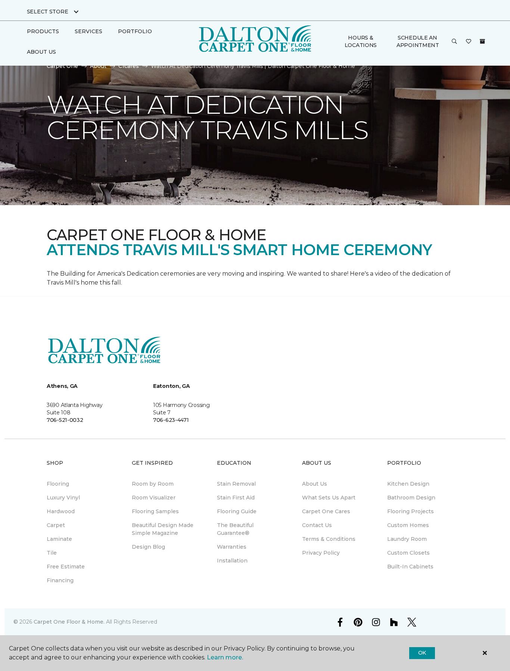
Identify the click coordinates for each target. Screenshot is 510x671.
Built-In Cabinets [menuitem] (410, 566)
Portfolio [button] (135, 31)
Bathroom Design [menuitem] (411, 497)
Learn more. (225, 657)
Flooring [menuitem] (58, 483)
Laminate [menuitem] (59, 539)
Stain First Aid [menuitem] (236, 497)
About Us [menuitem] (314, 483)
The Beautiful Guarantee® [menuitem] (235, 529)
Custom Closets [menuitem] (408, 552)
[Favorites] (468, 42)
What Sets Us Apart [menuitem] (328, 497)
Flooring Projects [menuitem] (410, 511)
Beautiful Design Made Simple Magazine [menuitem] (162, 529)
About (98, 66)
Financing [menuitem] (60, 580)
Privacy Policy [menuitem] (321, 552)
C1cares (128, 66)
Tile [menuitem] (52, 552)
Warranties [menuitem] (231, 546)
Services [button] (88, 31)
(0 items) (482, 41)
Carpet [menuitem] (56, 525)
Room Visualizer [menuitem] (153, 497)
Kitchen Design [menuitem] (408, 483)
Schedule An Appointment (418, 41)
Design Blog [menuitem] (148, 546)
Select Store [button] (47, 11)
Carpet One (62, 66)
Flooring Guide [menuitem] (236, 511)
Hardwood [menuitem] (61, 511)
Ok (422, 652)
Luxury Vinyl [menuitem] (63, 497)
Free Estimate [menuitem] (66, 566)
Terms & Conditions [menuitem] (328, 539)
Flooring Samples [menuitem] (155, 511)
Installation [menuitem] (232, 560)
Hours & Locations (361, 41)
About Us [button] (41, 51)
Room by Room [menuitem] (153, 483)
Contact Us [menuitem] (317, 525)
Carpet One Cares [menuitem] (326, 511)
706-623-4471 (171, 420)
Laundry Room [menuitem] (407, 539)
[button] (454, 42)
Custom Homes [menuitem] (408, 525)
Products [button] (43, 31)
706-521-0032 (65, 420)
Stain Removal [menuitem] (236, 483)
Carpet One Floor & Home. (69, 621)
